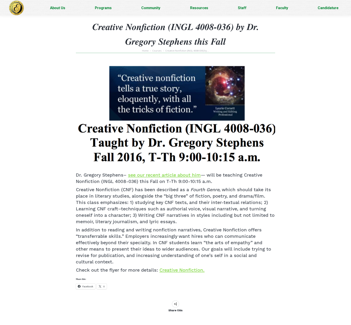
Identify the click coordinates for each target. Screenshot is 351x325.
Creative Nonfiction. (182, 270)
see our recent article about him (164, 175)
